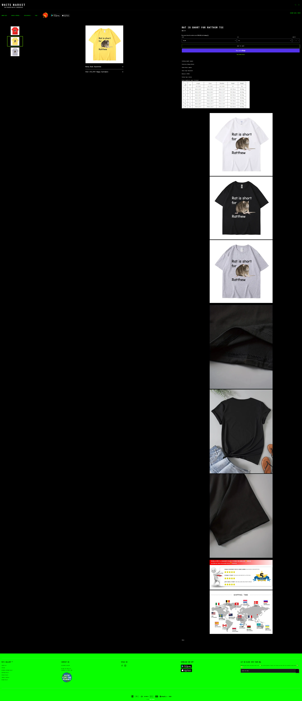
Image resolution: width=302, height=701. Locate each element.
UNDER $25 (4, 15)
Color (183, 37)
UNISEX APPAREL (15, 15)
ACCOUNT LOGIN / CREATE (295, 13)
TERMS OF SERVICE (5, 677)
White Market (152, 699)
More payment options (241, 54)
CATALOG (3, 667)
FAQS (36, 15)
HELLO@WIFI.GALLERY (65, 665)
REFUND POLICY (5, 679)
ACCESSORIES (27, 15)
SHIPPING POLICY (5, 672)
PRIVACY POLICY (5, 675)
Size (238, 37)
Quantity (294, 37)
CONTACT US (4, 665)
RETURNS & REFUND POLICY (7, 670)
